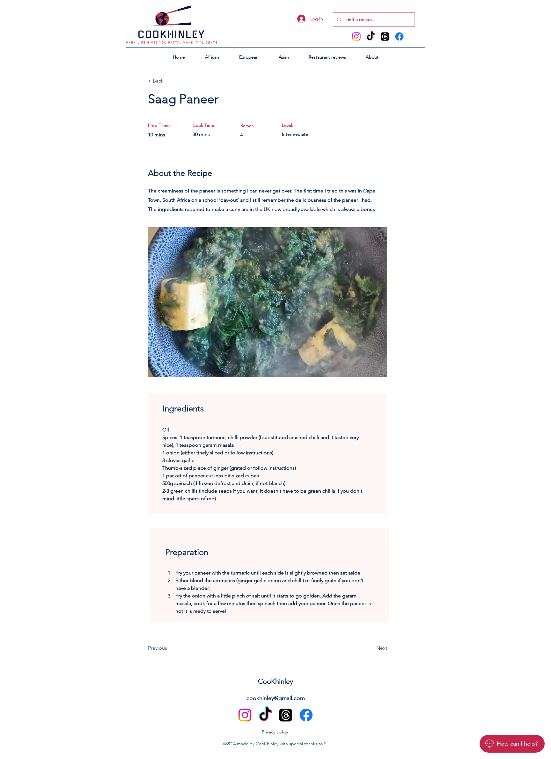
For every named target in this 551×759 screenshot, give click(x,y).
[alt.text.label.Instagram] (356, 36)
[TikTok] (370, 36)
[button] (212, 57)
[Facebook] (399, 36)
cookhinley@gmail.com (275, 698)
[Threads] (385, 36)
